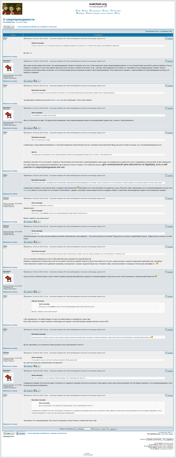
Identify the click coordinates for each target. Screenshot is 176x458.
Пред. (13, 22)
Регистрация (116, 11)
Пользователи (96, 11)
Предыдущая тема (151, 31)
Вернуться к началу (10, 56)
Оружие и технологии (49, 27)
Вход (118, 13)
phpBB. (91, 455)
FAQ (79, 11)
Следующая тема (166, 31)
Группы (106, 11)
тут (31, 53)
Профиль (81, 13)
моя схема (56, 100)
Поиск (86, 11)
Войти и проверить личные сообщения (100, 13)
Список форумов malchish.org (28, 27)
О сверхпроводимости (19, 19)
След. (25, 22)
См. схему (27, 190)
